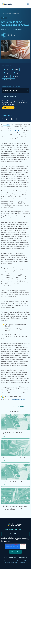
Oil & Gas (16, 69)
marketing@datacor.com (18, 400)
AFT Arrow (6, 125)
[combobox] (14, 90)
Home (4, 11)
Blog (7, 69)
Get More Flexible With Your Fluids (14, 482)
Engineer (8, 73)
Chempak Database (16, 131)
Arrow (7, 76)
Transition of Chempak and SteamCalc (15, 458)
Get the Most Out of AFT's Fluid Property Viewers (13, 433)
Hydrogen (16, 76)
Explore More (14, 412)
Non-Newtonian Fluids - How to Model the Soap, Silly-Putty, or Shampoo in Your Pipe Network (15, 507)
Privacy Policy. (11, 104)
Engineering (18, 73)
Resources (11, 11)
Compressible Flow (10, 80)
